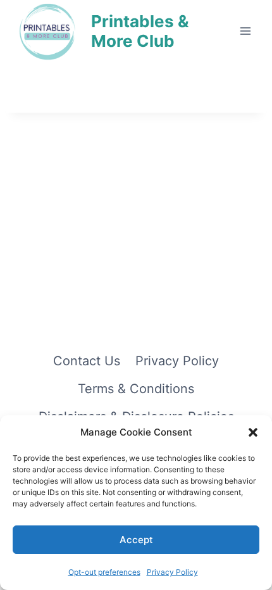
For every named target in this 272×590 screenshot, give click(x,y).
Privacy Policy (172, 572)
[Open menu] (245, 31)
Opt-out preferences (104, 572)
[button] (253, 432)
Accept (136, 540)
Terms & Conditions (136, 388)
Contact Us (86, 360)
